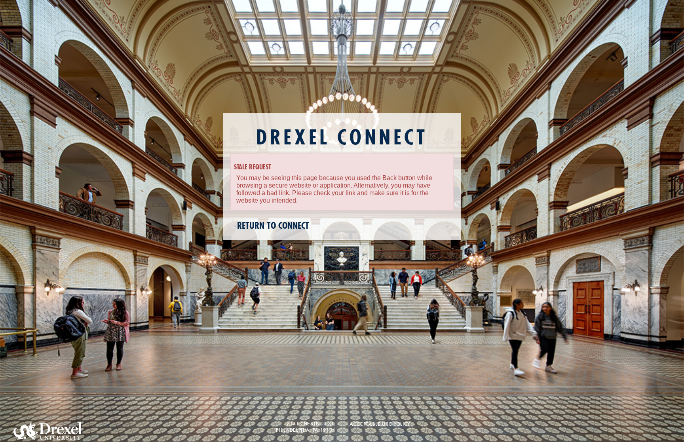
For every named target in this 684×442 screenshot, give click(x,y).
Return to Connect (273, 226)
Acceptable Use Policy (380, 423)
